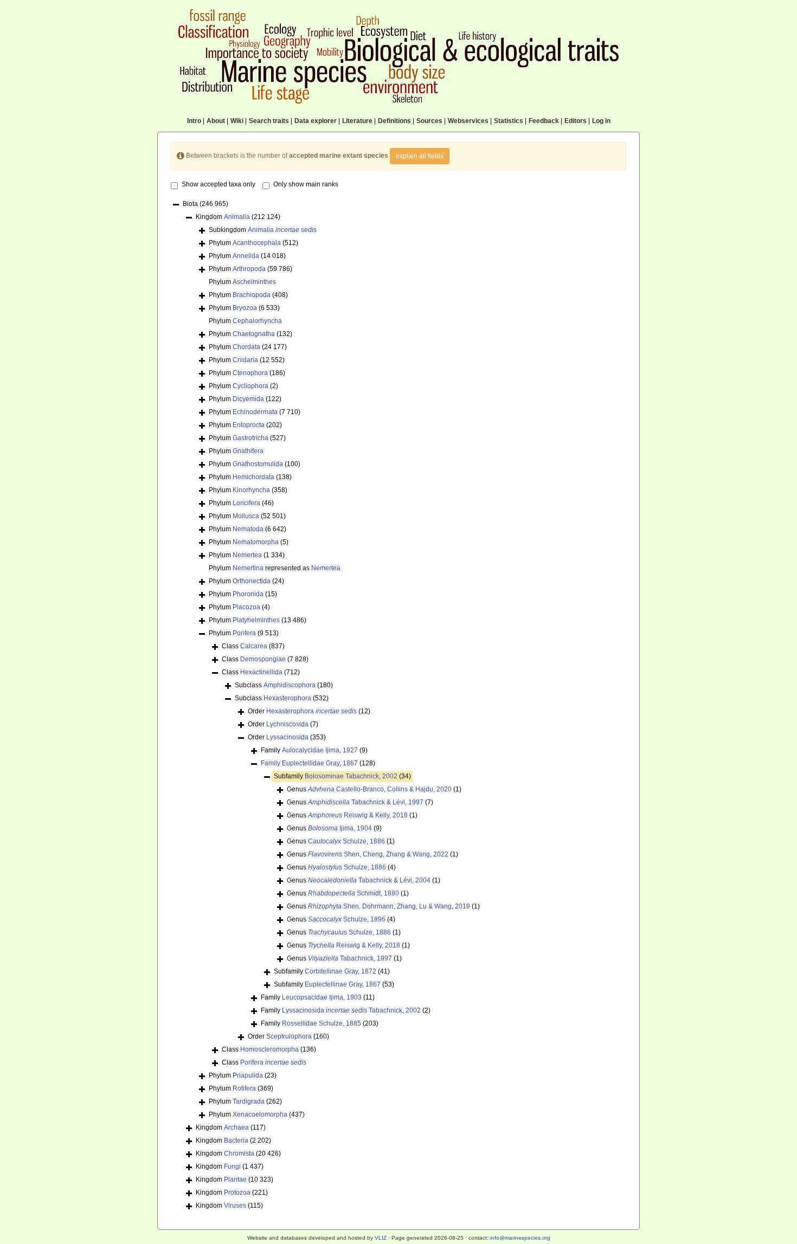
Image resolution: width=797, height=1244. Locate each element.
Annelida (246, 256)
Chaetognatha (254, 334)
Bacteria (236, 1140)
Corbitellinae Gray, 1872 (340, 971)
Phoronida (248, 594)
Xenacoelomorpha (260, 1114)
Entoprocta (249, 425)
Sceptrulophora (289, 1036)
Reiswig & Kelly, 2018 (358, 815)
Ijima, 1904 (340, 828)
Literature (357, 121)
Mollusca (246, 516)
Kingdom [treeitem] (238, 217)
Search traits (269, 121)
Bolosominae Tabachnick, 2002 (351, 776)
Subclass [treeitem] (284, 685)
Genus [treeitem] (374, 789)
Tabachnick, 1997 (350, 958)
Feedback (544, 121)
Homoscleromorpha (269, 1049)
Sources (429, 121)
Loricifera (246, 503)
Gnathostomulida (258, 464)
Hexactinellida (261, 672)
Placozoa (246, 607)
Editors (575, 121)
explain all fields (420, 156)
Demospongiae (263, 659)
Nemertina (248, 568)
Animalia (237, 217)
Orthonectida (252, 581)
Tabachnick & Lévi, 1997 (365, 802)
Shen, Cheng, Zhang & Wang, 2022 (378, 854)
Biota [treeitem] (205, 204)
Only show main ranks (305, 184)
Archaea (236, 1127)
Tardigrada (249, 1101)
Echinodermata (255, 412)
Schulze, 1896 (346, 919)
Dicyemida (248, 399)
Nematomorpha (256, 542)
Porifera (244, 633)
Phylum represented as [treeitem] (274, 568)
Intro (194, 121)
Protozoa (237, 1192)
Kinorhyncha (251, 490)
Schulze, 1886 (346, 841)
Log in (601, 121)
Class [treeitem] (253, 646)
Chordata (246, 347)
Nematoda (248, 529)
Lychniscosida (287, 724)
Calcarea (253, 646)
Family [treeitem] (314, 750)
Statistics (508, 121)
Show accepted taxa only (218, 184)
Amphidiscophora (289, 685)
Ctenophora (250, 373)
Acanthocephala (257, 243)
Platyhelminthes (256, 620)
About (216, 121)
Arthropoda (249, 269)
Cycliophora (250, 386)
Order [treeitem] (309, 711)
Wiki (236, 121)
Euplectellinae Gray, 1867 (343, 984)
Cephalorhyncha (257, 321)
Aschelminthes (254, 282)
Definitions (394, 121)
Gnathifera (248, 451)
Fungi (232, 1166)
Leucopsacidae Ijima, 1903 (322, 997)
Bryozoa (245, 308)
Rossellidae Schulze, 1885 (321, 1023)
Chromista (239, 1153)
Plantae (235, 1179)
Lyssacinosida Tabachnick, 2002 (351, 1010)
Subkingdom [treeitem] (263, 230)
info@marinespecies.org (520, 1238)
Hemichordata (253, 477)
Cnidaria (245, 360)
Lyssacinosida (287, 737)
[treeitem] (318, 763)
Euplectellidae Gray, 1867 (320, 763)
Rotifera (244, 1088)
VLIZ (381, 1238)
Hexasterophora (287, 698)
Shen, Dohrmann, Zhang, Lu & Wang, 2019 (389, 906)
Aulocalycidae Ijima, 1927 (320, 750)
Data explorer (315, 121)
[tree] (398, 705)
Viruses (235, 1205)
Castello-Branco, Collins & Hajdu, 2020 (380, 789)
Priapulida (248, 1075)
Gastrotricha (250, 438)
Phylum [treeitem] (253, 243)
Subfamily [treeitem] (342, 776)
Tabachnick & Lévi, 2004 (369, 880)
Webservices (468, 121)
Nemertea (247, 555)
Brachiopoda (252, 295)
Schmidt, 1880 (353, 893)
